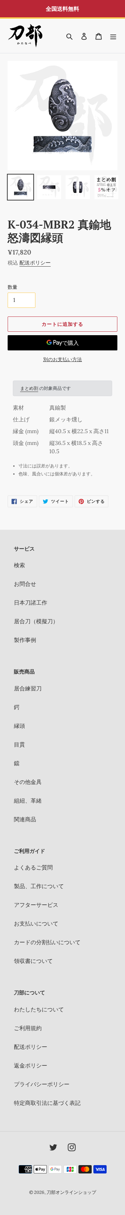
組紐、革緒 (28, 800)
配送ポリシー (35, 262)
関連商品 (25, 819)
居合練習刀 (28, 688)
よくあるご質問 (33, 867)
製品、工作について (39, 886)
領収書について (33, 960)
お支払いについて (36, 923)
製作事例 (25, 639)
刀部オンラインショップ (71, 1192)
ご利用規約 (28, 1028)
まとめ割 (29, 388)
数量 (12, 287)
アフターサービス (36, 904)
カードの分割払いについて (47, 942)
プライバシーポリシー (41, 1084)
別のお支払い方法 (62, 359)
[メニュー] (113, 35)
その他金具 (28, 781)
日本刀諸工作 (30, 602)
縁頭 (19, 725)
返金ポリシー (30, 1065)
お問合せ (25, 583)
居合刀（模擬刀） (36, 621)
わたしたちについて (39, 1009)
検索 (19, 565)
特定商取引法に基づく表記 (47, 1102)
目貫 (19, 744)
